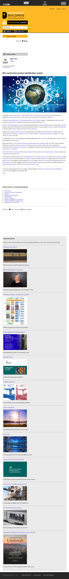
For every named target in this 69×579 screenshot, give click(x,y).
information (14, 128)
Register (59, 9)
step (32, 160)
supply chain (50, 117)
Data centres (6, 434)
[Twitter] (22, 41)
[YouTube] (26, 41)
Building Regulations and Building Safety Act (14, 332)
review (36, 164)
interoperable (63, 125)
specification (42, 133)
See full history (6, 67)
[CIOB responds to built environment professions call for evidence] (15, 476)
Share (6, 209)
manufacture (35, 133)
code (43, 122)
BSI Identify (10, 125)
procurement (49, 133)
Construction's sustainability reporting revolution (15, 484)
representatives (28, 152)
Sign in (64, 9)
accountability (46, 115)
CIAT (11, 60)
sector (8, 160)
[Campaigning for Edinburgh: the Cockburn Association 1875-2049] (15, 563)
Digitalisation (29, 156)
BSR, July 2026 (7, 357)
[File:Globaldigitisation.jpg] (34, 112)
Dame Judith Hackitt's (15, 115)
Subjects (8, 31)
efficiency (41, 160)
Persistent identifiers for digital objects (13, 201)
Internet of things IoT (9, 198)
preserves (50, 131)
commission (5, 135)
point (16, 133)
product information (19, 131)
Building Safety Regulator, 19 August (12, 269)
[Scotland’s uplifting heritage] (15, 399)
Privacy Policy (37, 575)
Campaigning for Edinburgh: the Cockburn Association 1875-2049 (19, 532)
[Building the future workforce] (15, 262)
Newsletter (52, 9)
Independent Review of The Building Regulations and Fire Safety (24, 120)
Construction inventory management (13, 192)
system (56, 120)
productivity (59, 156)
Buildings (25, 187)
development (6, 153)
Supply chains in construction (11, 202)
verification (27, 158)
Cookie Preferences (26, 575)
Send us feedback (27, 209)
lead (28, 160)
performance (6, 158)
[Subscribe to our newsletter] (15, 24)
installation (55, 133)
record (60, 131)
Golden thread (7, 196)
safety (26, 117)
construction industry (41, 156)
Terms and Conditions (48, 575)
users (12, 138)
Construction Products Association (11, 152)
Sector (14, 143)
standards (42, 143)
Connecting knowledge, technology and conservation (16, 294)
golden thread (29, 115)
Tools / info (21, 31)
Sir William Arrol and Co (9, 382)
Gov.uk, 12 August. (8, 407)
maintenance (57, 160)
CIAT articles (7, 190)
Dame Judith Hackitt (30, 164)
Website (12, 61)
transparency (37, 115)
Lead (17, 143)
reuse (11, 135)
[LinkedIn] (24, 41)
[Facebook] (20, 41)
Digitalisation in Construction (11, 195)
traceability (43, 145)
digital (25, 125)
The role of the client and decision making (13, 459)
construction (48, 160)
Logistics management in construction (13, 199)
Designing (18, 187)
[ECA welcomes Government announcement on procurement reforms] (15, 524)
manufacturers (62, 127)
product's (22, 133)
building (19, 122)
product (59, 147)
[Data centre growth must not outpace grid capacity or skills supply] (15, 451)
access (45, 138)
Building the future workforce (10, 247)
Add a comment (15, 209)
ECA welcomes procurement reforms (12, 507)
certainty (43, 131)
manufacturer (15, 140)
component (12, 122)
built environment (38, 117)
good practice (33, 145)
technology (11, 117)
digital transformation (34, 143)
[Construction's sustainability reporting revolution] (15, 500)
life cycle (27, 133)
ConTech (6, 193)
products (18, 117)
